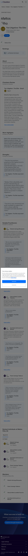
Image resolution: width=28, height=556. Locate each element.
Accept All (14, 281)
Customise (14, 284)
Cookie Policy (13, 277)
